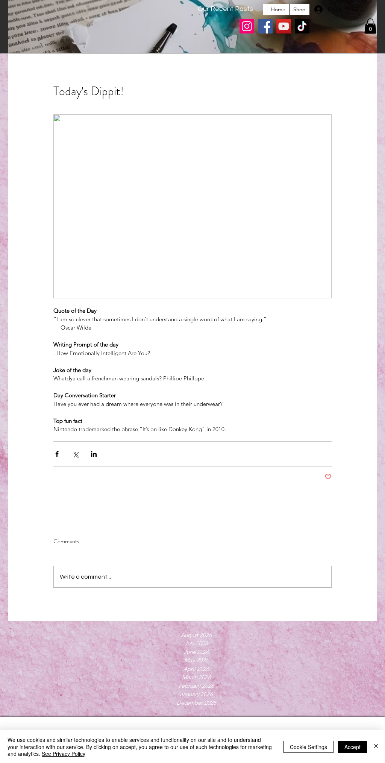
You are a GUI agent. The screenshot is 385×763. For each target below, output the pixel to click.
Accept (352, 747)
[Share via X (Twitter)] (75, 453)
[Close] (375, 746)
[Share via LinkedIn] (93, 453)
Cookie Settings (308, 747)
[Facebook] (265, 26)
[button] (370, 26)
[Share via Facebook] (57, 453)
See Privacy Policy (63, 753)
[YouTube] (283, 26)
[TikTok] (302, 26)
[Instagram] (246, 26)
